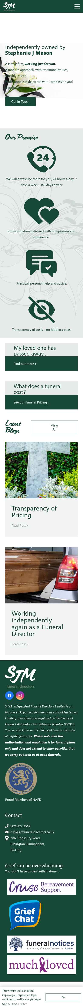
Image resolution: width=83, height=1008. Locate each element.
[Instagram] (20, 695)
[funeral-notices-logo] (41, 944)
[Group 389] (9, 6)
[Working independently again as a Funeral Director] (41, 550)
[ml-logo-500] (41, 965)
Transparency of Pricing (34, 511)
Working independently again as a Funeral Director (37, 623)
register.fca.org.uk (20, 736)
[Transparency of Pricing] (41, 445)
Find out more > (25, 364)
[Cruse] (41, 887)
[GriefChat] (41, 915)
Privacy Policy (19, 1003)
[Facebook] (9, 695)
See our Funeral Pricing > (32, 402)
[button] (77, 6)
